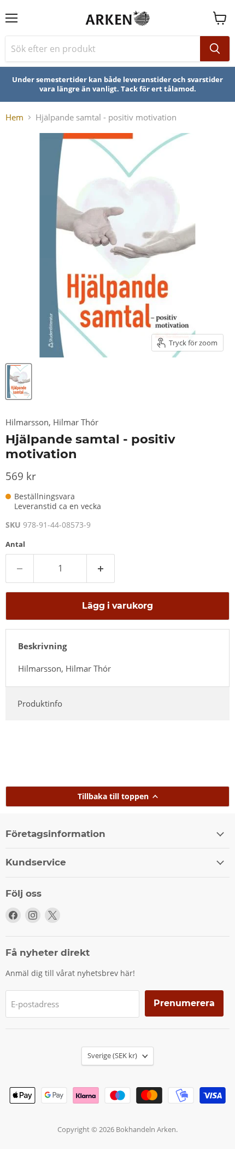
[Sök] (215, 48)
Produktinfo (39, 703)
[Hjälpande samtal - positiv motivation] (18, 381)
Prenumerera (184, 1003)
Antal (15, 544)
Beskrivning (42, 645)
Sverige (112, 1055)
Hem (14, 117)
